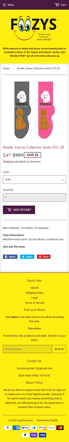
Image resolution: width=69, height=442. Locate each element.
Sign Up (59, 349)
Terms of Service (34, 302)
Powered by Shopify (47, 420)
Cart (63, 4)
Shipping (8, 161)
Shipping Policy (34, 292)
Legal (34, 297)
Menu (11, 4)
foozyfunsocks (25, 420)
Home (6, 68)
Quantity (8, 189)
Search (34, 287)
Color (6, 172)
